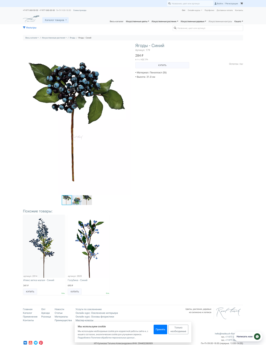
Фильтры (30, 27)
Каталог (27, 312)
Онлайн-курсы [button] (194, 10)
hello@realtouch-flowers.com (229, 333)
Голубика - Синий (77, 280)
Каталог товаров (54, 20)
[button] (127, 45)
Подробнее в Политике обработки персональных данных (106, 337)
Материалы (61, 316)
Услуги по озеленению (89, 309)
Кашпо (237, 21)
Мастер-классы (84, 320)
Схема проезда (79, 10)
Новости (59, 309)
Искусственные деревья (192, 21)
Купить (162, 65)
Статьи (58, 312)
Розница (46, 316)
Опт (183, 10)
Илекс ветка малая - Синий (38, 280)
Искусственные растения (164, 21)
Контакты (239, 10)
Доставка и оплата (225, 10)
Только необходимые (178, 329)
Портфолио (209, 10)
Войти (219, 3)
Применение (30, 316)
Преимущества (63, 320)
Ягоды (72, 38)
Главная (27, 309)
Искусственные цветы (136, 21)
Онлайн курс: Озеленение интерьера (97, 312)
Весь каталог (116, 21)
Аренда (45, 312)
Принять (160, 329)
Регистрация (231, 3)
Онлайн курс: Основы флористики (95, 316)
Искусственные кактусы (220, 21)
